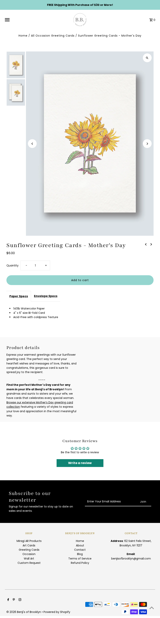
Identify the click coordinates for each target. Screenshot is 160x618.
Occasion (29, 554)
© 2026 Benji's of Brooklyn (24, 612)
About (80, 545)
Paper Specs (18, 296)
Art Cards (29, 545)
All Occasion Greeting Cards (53, 36)
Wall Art (29, 558)
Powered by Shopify (57, 612)
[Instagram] (19, 600)
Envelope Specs (45, 296)
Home (23, 36)
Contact (80, 550)
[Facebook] (7, 600)
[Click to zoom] (147, 57)
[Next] (147, 143)
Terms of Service (80, 558)
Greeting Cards (29, 550)
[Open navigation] (36, 20)
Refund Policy (80, 563)
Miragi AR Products (29, 541)
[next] (151, 244)
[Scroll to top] (151, 607)
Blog (80, 554)
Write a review (80, 463)
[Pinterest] (13, 600)
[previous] (145, 244)
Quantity (12, 265)
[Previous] (32, 143)
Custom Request (29, 563)
